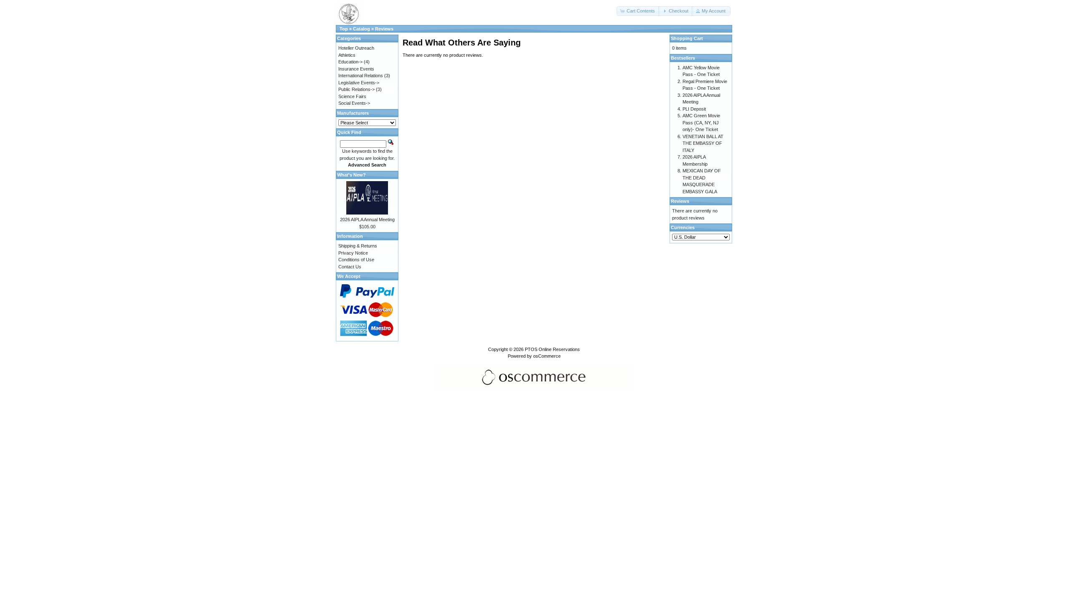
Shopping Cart (687, 38)
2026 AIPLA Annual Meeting (367, 219)
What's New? (351, 174)
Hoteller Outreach (356, 48)
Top (344, 28)
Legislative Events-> (358, 82)
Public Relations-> (356, 89)
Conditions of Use (356, 259)
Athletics (346, 55)
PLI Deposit (694, 108)
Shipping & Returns (357, 245)
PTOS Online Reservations (552, 349)
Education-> (350, 61)
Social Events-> (354, 103)
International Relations (360, 75)
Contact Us (349, 266)
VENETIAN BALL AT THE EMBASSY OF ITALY (703, 143)
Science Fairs (352, 96)
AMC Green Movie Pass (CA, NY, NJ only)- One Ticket (701, 122)
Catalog (361, 28)
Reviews (384, 28)
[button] (638, 11)
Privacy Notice (353, 252)
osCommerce (547, 356)
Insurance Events (356, 68)
